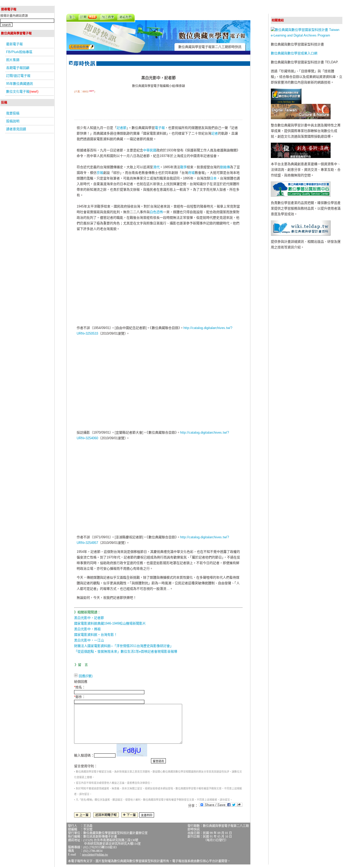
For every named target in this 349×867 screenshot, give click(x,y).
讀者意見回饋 (16, 129)
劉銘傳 (225, 167)
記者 (214, 133)
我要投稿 (12, 113)
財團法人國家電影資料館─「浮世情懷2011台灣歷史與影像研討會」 (123, 646)
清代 (156, 167)
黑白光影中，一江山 (89, 640)
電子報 (160, 128)
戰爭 (183, 167)
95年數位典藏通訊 (19, 84)
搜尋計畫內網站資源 (14, 16)
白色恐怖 (156, 212)
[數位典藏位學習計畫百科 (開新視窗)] (301, 234)
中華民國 (149, 150)
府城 (191, 173)
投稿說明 (12, 121)
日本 (213, 178)
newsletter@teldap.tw (95, 854)
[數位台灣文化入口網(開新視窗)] (301, 118)
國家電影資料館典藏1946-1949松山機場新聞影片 (110, 623)
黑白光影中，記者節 (89, 618)
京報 (100, 173)
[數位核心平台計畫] (286, 103)
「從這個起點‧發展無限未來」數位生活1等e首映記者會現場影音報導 (125, 651)
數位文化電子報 (22, 91)
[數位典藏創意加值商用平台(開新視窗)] (301, 157)
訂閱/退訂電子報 (18, 76)
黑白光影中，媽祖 (87, 629)
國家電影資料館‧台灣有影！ (95, 635)
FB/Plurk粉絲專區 (19, 52)
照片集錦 (12, 60)
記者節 (121, 128)
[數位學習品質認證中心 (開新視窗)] (301, 196)
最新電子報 (14, 44)
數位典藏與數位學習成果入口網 (294, 53)
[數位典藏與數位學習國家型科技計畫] (306, 35)
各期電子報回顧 (17, 68)
